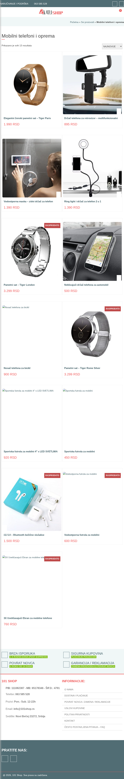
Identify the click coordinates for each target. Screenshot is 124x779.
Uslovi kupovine (74, 708)
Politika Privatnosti (77, 714)
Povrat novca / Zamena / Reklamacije (87, 702)
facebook (114, 3)
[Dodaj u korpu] (58, 111)
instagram (121, 3)
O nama (68, 689)
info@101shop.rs (24, 709)
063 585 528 (40, 3)
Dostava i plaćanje (76, 695)
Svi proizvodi (87, 22)
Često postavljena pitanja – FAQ (84, 727)
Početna (74, 22)
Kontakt (69, 720)
